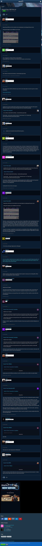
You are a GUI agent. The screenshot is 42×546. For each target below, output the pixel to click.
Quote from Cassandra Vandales (10, 309)
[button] (1, 1)
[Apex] (2, 529)
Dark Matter (4, 536)
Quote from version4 (7, 110)
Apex (5, 529)
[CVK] (2, 526)
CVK (4, 526)
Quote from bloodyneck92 (9, 388)
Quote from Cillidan (7, 364)
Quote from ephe (7, 165)
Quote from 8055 (7, 201)
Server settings (6, 528)
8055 (8, 10)
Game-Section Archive (7, 530)
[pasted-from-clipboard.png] (10, 37)
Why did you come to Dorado (9, 525)
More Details (3, 544)
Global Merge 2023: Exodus (8, 527)
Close (7, 544)
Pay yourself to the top (6, 92)
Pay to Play (9, 536)
